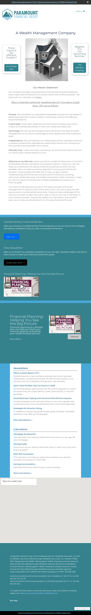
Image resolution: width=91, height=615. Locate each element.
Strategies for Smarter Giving (28, 408)
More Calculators (23, 473)
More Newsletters (23, 420)
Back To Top (81, 608)
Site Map (14, 601)
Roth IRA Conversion (24, 454)
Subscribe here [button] (14, 263)
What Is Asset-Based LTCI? (26, 373)
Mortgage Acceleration (25, 434)
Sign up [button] (10, 237)
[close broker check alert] (88, 2)
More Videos (16, 339)
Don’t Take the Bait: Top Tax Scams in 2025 (34, 386)
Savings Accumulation (24, 464)
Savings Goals (20, 444)
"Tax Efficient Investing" (79, 68)
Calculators (20, 429)
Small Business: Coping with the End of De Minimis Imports (42, 398)
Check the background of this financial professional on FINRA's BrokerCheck (44, 2)
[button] (80, 11)
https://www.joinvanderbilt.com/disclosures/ (39, 593)
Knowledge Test (11, 67)
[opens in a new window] (21, 287)
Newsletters (21, 368)
